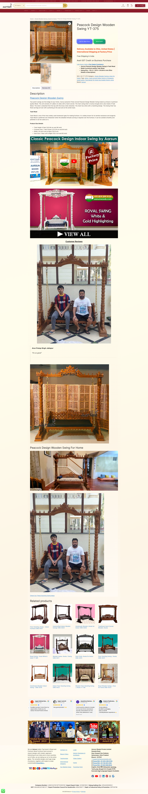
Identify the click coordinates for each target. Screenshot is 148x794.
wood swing (80, 80)
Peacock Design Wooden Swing (46, 98)
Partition (43, 10)
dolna (86, 78)
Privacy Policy (76, 791)
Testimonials (64, 758)
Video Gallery (77, 758)
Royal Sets (80, 10)
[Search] (65, 5)
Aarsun (83, 82)
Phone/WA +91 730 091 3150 (102, 763)
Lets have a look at (90, 64)
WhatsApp (99, 41)
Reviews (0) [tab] (46, 88)
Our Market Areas (65, 767)
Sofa (52, 10)
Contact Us (63, 750)
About (26, 10)
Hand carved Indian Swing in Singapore (101, 78)
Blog (95, 10)
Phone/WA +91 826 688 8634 (102, 765)
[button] (69, 23)
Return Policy (64, 754)
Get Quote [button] (140, 5)
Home (31, 19)
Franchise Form (78, 767)
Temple (34, 10)
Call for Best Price (84, 41)
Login (75, 750)
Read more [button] (33, 714)
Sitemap (83, 791)
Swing (59, 10)
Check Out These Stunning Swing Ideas (42, 595)
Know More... (40, 763)
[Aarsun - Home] (7, 5)
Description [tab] (36, 88)
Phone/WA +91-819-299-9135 (102, 761)
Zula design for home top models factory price (99, 80)
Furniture (69, 10)
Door (88, 10)
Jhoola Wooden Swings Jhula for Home (46, 19)
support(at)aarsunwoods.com (102, 759)
